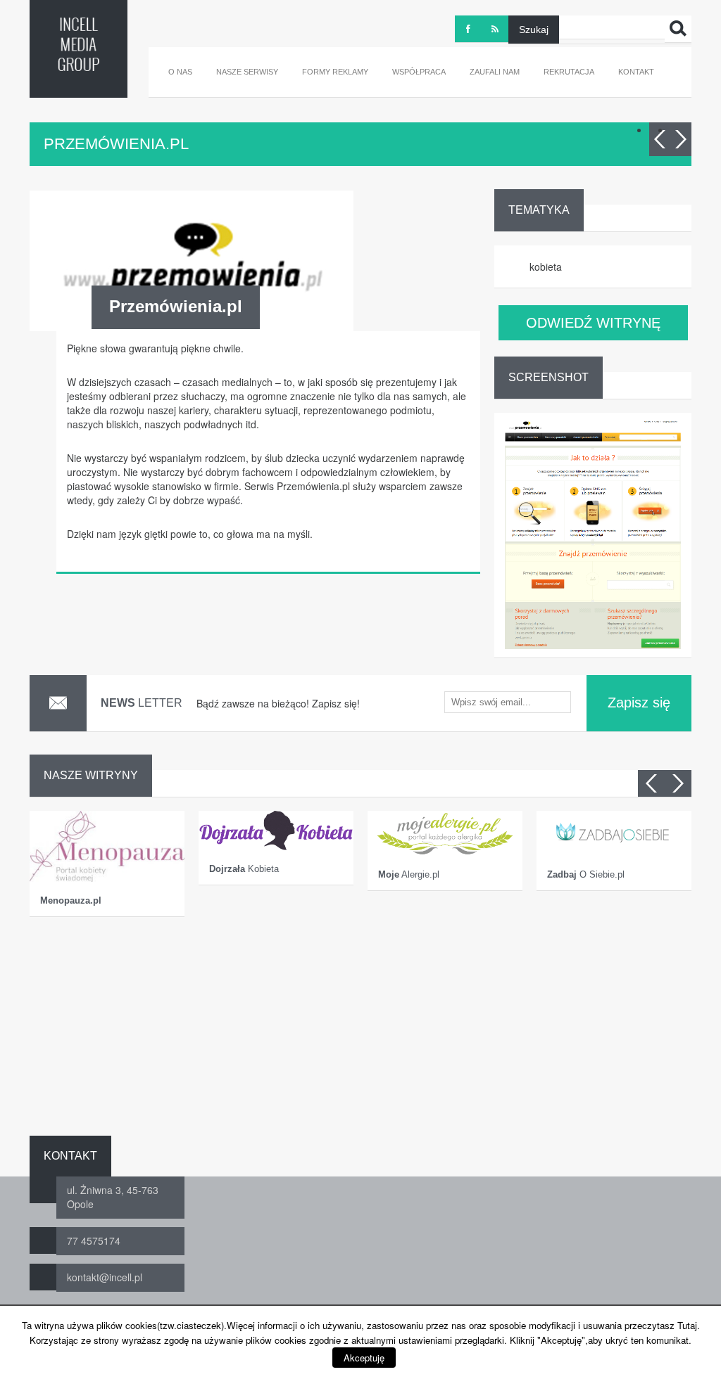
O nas (180, 72)
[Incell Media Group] (78, 44)
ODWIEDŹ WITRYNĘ (593, 323)
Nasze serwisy (247, 72)
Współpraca (419, 72)
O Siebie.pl (586, 874)
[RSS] (495, 28)
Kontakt (636, 72)
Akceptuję (364, 1357)
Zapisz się (639, 702)
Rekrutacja (569, 72)
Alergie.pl (408, 874)
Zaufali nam (495, 72)
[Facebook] (468, 28)
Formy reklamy (335, 72)
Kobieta (244, 869)
